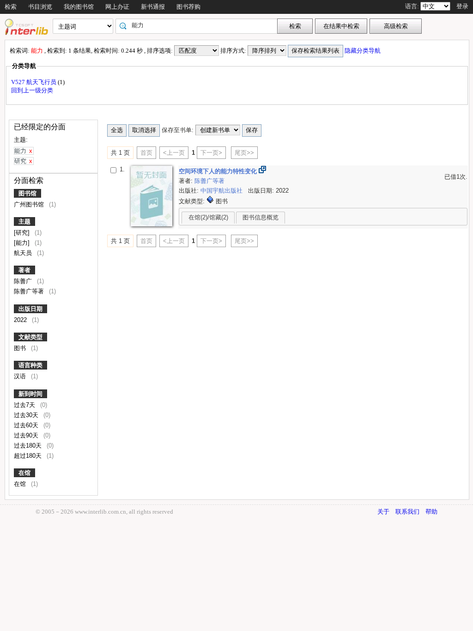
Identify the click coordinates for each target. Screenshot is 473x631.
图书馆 (27, 193)
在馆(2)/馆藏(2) (208, 217)
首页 (146, 152)
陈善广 (24, 281)
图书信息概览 (261, 217)
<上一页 (174, 152)
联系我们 (407, 511)
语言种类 (30, 365)
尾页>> (244, 152)
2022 (21, 319)
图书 (21, 348)
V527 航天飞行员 (34, 82)
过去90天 (27, 435)
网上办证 (117, 6)
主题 (24, 221)
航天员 (24, 252)
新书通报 (153, 6)
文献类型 (30, 337)
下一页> (211, 152)
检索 (11, 6)
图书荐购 (188, 6)
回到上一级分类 (32, 90)
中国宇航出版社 (222, 190)
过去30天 (27, 415)
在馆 (24, 472)
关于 (383, 511)
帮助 (431, 511)
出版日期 (30, 308)
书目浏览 (40, 6)
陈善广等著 (30, 291)
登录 (462, 6)
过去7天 (25, 404)
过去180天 (28, 445)
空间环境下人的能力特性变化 (219, 171)
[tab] (208, 218)
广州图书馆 (30, 204)
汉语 (21, 376)
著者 (24, 270)
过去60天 (27, 425)
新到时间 (30, 393)
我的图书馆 (79, 6)
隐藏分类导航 (363, 50)
